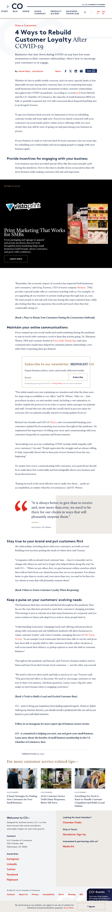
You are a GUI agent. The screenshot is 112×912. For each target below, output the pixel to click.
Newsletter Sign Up (74, 834)
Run (15, 11)
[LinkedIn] (76, 71)
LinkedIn (12, 864)
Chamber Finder (72, 822)
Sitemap (72, 894)
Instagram (13, 858)
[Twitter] (70, 71)
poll (78, 93)
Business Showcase (72, 12)
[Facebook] (65, 71)
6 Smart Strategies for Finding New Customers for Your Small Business (22, 799)
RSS (81, 894)
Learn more (16, 258)
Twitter (11, 869)
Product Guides (56, 12)
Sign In (98, 12)
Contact (11, 894)
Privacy (35, 894)
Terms (61, 894)
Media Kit (68, 846)
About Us (23, 894)
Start (4, 11)
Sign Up (103, 12)
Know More (69, 908)
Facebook (12, 874)
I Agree (91, 906)
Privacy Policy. (57, 383)
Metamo (81, 288)
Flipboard (12, 879)
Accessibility (48, 894)
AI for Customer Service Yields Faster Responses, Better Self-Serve (53, 799)
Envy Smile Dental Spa (64, 341)
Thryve (53, 422)
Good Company (40, 12)
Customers (30, 25)
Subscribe (78, 377)
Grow (26, 11)
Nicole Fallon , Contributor (30, 71)
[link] (85, 12)
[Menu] (8, 6)
